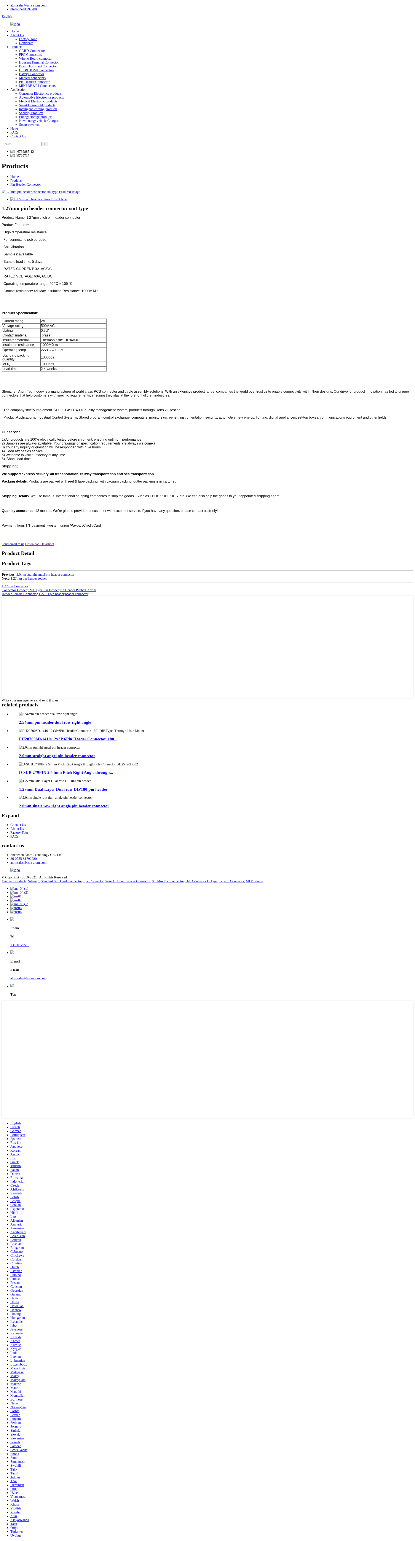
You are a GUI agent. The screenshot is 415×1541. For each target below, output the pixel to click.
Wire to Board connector (36, 58)
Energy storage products (35, 117)
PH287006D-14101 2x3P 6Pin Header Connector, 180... (68, 739)
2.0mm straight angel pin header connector (45, 574)
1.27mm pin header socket (28, 578)
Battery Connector (31, 74)
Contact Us (18, 136)
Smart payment (29, 124)
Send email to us (13, 544)
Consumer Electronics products (40, 93)
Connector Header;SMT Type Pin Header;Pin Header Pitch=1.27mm (49, 590)
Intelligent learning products (38, 109)
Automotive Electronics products (41, 97)
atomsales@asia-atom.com (28, 5)
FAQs (14, 132)
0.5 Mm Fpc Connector (168, 881)
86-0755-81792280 (23, 9)
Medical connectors (32, 78)
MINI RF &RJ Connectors (37, 86)
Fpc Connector (93, 881)
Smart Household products (37, 105)
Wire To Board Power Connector (127, 881)
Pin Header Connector (34, 82)
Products (16, 47)
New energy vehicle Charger (38, 121)
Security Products (31, 113)
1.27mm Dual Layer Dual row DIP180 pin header (63, 789)
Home (14, 31)
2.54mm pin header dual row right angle (55, 722)
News (14, 128)
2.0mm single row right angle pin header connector (64, 806)
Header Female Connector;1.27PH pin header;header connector (45, 594)
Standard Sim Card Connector (61, 881)
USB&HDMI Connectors (36, 70)
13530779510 (19, 945)
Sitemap (33, 881)
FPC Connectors (30, 54)
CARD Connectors (32, 51)
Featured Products (14, 881)
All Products (254, 881)
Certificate (26, 43)
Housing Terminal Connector (39, 62)
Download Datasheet (39, 544)
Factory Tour (28, 39)
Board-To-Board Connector (38, 66)
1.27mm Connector (15, 586)
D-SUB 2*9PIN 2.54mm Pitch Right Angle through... (66, 772)
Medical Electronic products (38, 101)
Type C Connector (231, 881)
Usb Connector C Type (201, 881)
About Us (17, 35)
